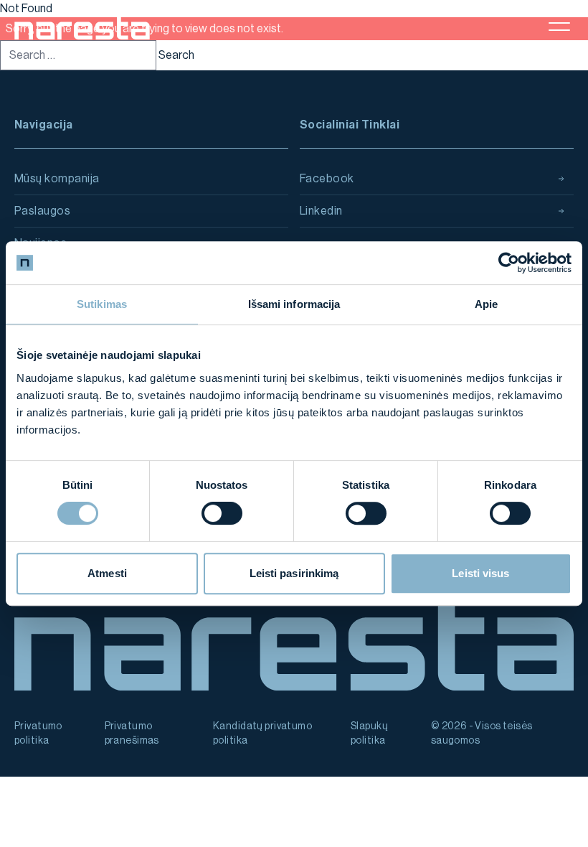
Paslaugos (42, 211)
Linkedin (321, 211)
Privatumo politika (38, 733)
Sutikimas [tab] (102, 304)
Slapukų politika (369, 733)
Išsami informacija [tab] (294, 304)
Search (176, 55)
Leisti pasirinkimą (294, 573)
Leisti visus (480, 573)
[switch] (221, 513)
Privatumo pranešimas (132, 733)
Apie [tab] (486, 304)
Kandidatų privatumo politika (262, 733)
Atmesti (107, 573)
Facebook (327, 178)
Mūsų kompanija (57, 178)
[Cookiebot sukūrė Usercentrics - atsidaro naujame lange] (509, 262)
